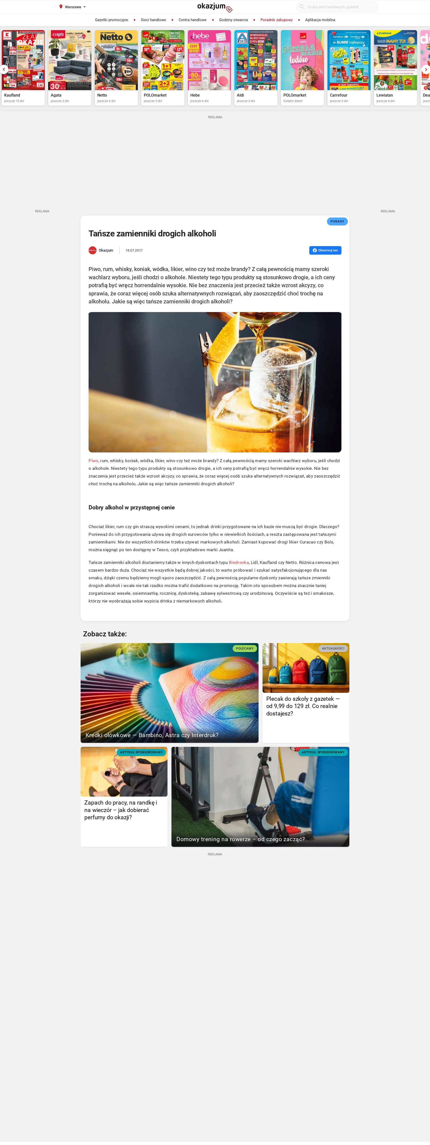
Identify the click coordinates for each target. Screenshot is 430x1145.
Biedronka (239, 562)
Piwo (93, 460)
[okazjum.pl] (215, 8)
